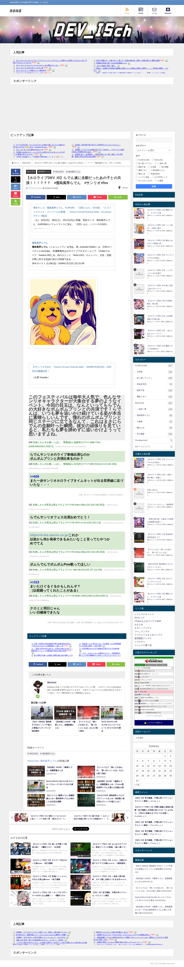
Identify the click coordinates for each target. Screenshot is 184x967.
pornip (153, 801)
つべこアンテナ (142, 631)
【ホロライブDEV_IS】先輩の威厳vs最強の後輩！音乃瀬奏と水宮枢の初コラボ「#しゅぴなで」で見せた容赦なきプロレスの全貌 (153, 810)
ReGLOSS (31, 171)
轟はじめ (154, 428)
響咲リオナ (154, 397)
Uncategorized (153, 440)
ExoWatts (138, 816)
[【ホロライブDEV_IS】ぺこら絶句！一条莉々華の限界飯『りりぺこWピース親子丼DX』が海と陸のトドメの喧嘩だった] (139, 229)
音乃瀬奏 (154, 434)
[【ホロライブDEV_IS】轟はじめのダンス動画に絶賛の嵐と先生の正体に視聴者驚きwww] (139, 244)
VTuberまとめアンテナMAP (147, 621)
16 (170, 766)
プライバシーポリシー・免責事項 (160, 504)
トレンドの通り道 (143, 645)
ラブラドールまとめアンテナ (148, 635)
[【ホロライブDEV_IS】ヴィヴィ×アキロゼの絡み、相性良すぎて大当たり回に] (139, 258)
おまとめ (138, 624)
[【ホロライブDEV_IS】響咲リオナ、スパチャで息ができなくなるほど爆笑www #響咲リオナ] (139, 213)
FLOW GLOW (153, 366)
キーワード (141, 135)
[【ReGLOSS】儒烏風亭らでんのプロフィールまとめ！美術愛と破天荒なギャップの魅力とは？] (139, 567)
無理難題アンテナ (143, 638)
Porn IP (154, 834)
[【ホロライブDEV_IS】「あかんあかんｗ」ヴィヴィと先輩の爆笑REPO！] (139, 334)
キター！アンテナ (143, 628)
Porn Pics (155, 825)
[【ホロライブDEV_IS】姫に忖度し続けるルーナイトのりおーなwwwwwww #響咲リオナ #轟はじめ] (139, 289)
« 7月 (137, 785)
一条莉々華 (154, 409)
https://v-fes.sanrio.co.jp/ (49, 535)
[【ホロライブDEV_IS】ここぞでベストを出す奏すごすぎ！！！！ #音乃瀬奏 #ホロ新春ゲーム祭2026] (139, 274)
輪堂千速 (154, 390)
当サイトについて (153, 447)
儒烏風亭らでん (44, 171)
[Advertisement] (92, 108)
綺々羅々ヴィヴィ (154, 378)
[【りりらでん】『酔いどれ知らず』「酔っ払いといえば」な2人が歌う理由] (139, 553)
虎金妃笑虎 (154, 384)
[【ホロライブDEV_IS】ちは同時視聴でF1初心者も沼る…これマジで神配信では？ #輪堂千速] (139, 319)
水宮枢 (154, 372)
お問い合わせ (152, 490)
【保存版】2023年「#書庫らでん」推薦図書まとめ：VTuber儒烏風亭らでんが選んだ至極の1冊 (153, 910)
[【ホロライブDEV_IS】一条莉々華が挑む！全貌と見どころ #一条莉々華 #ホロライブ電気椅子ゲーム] (139, 478)
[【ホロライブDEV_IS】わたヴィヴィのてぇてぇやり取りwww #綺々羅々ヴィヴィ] (139, 582)
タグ (138, 156)
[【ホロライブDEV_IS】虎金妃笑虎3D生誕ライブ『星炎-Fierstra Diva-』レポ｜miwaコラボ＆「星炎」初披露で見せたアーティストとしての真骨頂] (139, 538)
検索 (154, 186)
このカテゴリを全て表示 (154, 716)
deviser (125, 188)
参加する (170, 718)
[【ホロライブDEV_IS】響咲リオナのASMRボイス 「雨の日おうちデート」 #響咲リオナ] (139, 349)
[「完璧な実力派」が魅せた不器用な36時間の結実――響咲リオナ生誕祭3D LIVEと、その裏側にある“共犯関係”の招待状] (139, 522)
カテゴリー (141, 146)
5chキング (139, 618)
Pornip (153, 843)
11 (143, 766)
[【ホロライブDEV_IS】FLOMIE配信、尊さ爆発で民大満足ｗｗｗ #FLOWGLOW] (139, 304)
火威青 (154, 422)
